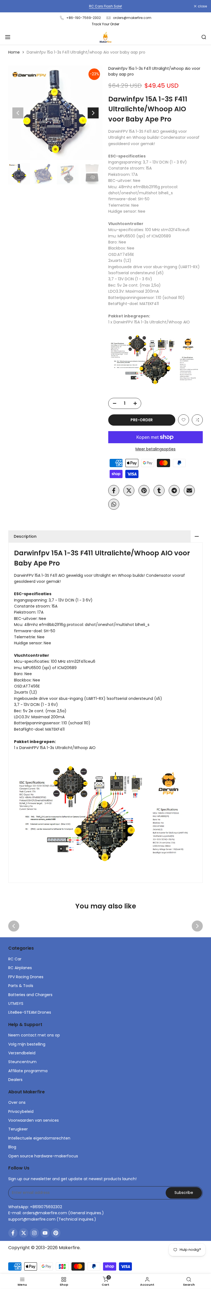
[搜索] (204, 37)
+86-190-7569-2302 (83, 17)
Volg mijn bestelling (26, 1044)
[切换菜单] (7, 37)
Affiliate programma (28, 1071)
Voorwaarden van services (33, 1120)
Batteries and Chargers (30, 994)
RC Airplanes (20, 968)
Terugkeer (18, 1129)
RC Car (14, 959)
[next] (93, 112)
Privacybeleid (21, 1111)
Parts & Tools (20, 985)
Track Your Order (105, 24)
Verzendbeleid (21, 1053)
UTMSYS (15, 1003)
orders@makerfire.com (132, 17)
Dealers (15, 1079)
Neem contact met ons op (34, 1035)
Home (14, 52)
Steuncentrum (22, 1062)
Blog (12, 1147)
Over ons (17, 1102)
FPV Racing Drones (25, 977)
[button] (183, 419)
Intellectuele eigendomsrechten (39, 1138)
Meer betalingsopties (155, 449)
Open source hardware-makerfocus (43, 1156)
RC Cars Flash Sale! (105, 6)
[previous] (17, 112)
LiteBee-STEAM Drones (29, 1012)
